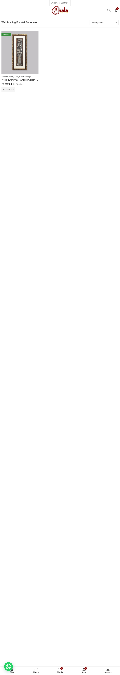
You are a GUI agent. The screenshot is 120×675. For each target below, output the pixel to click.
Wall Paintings (25, 77)
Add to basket (8, 89)
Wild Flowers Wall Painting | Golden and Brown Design (27, 80)
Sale (16, 77)
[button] (8, 666)
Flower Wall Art (7, 77)
